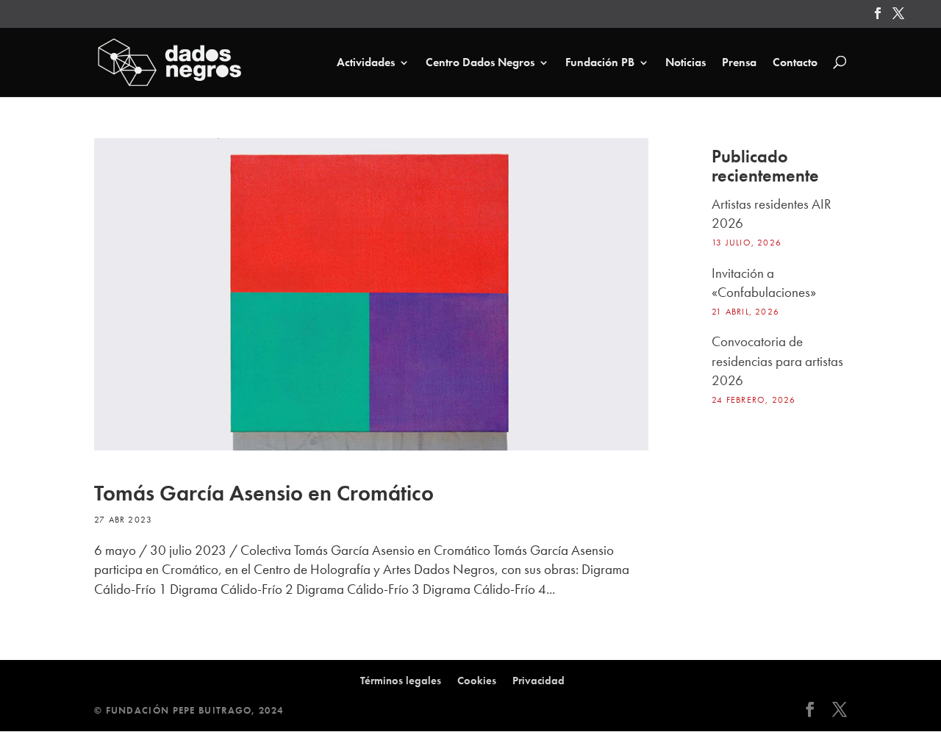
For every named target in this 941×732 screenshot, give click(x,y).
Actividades (366, 63)
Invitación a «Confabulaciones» (764, 282)
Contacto (795, 63)
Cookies (476, 680)
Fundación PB (599, 63)
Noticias (685, 63)
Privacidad (538, 680)
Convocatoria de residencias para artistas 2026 (777, 361)
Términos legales (400, 680)
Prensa (739, 63)
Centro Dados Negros (480, 63)
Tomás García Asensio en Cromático (264, 493)
